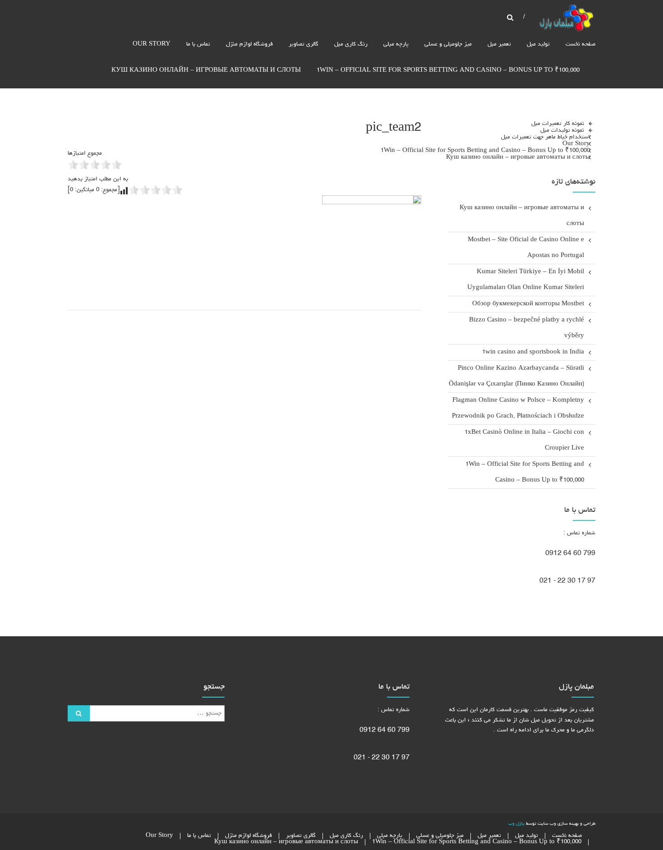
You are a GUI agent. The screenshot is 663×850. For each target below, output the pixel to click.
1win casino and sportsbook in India (533, 352)
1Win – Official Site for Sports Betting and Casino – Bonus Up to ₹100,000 (448, 70)
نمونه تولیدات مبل (562, 130)
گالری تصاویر (303, 44)
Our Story (151, 44)
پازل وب (516, 824)
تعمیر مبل (499, 44)
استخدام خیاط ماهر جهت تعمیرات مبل (545, 136)
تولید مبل (538, 44)
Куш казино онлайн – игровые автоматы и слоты (206, 70)
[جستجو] (79, 713)
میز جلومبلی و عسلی (448, 44)
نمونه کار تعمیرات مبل (557, 123)
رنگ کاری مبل (351, 44)
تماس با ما (198, 44)
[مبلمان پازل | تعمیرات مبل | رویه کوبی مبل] (566, 19)
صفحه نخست (580, 44)
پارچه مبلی (396, 44)
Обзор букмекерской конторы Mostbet (528, 304)
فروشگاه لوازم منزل (249, 44)
